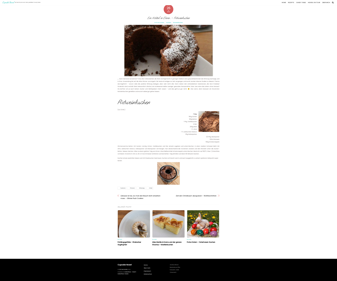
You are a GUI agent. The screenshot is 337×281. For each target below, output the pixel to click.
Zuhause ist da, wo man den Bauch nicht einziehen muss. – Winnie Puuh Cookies (140, 197)
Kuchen (168, 22)
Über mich (326, 2)
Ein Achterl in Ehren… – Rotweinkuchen (168, 18)
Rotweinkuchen (178, 22)
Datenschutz (148, 274)
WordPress (127, 272)
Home (284, 2)
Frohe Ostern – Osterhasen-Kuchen (201, 242)
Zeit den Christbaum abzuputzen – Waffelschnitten (196, 196)
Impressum (147, 271)
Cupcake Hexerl (159, 22)
